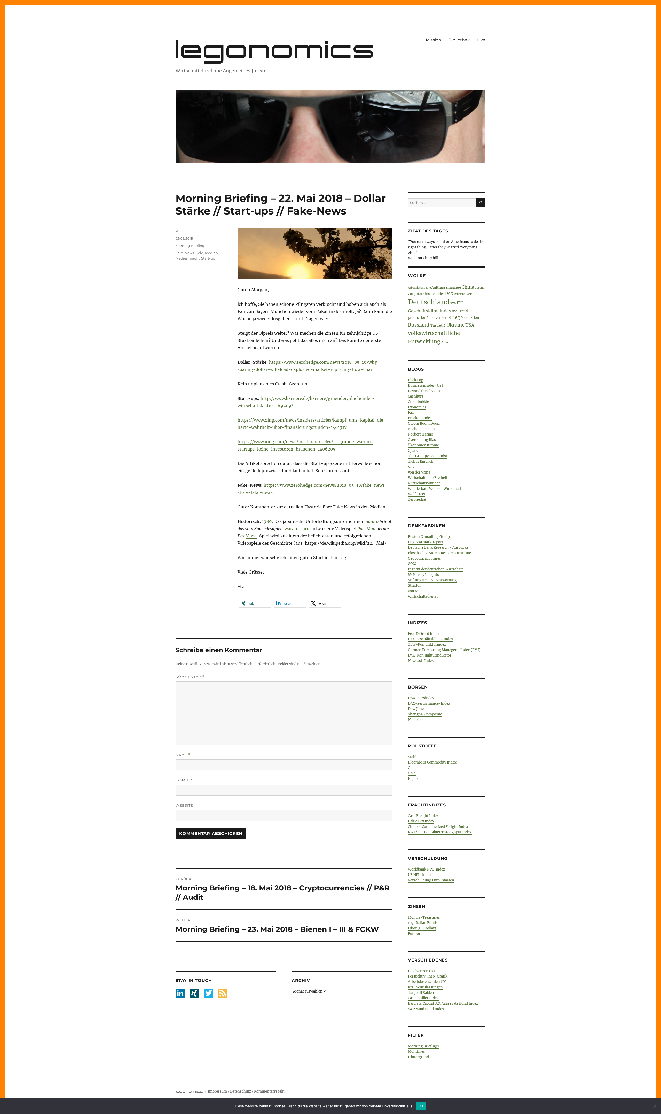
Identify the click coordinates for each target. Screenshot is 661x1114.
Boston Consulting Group (429, 537)
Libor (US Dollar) (422, 928)
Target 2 (438, 325)
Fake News (185, 253)
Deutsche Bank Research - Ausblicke (438, 547)
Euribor (414, 934)
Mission (433, 39)
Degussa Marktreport (425, 542)
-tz (178, 231)
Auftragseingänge (446, 287)
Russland (418, 325)
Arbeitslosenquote (419, 287)
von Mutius (417, 591)
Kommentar (190, 677)
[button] (255, 603)
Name (183, 755)
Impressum (217, 1091)
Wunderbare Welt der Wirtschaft (434, 488)
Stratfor (414, 585)
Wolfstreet (416, 494)
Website (184, 805)
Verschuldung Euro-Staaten (431, 880)
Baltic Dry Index (421, 821)
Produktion (470, 318)
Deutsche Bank (463, 294)
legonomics (276, 49)
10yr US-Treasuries (424, 917)
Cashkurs (415, 396)
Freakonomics (420, 418)
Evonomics (417, 407)
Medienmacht (188, 258)
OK (421, 1106)
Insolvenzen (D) (421, 971)
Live (481, 39)
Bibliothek (459, 39)
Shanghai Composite (425, 714)
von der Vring (419, 472)
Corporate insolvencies (426, 294)
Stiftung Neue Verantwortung (432, 580)
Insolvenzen (437, 318)
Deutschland (429, 302)
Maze (251, 535)
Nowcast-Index (421, 661)
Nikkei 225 (417, 720)
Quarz (413, 450)
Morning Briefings (423, 1046)
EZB (453, 303)
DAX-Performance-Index (429, 703)
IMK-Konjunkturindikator (429, 655)
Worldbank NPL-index (426, 869)
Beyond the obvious (424, 391)
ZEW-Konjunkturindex (427, 644)
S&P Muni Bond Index (426, 1009)
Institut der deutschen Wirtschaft (435, 569)
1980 (267, 521)
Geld (199, 253)
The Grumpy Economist (427, 456)
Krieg (454, 317)
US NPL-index (419, 875)
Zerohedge (417, 499)
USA (469, 325)
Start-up (208, 258)
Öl (409, 768)
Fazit (412, 412)
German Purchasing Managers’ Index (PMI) (444, 650)
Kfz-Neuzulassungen (425, 987)
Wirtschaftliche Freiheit (427, 478)
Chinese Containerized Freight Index (438, 827)
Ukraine (455, 325)
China (468, 287)
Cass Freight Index (423, 816)
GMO (412, 564)
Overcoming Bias (422, 440)
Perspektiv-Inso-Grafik (427, 976)
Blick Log (415, 380)
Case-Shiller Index (423, 998)
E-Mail (184, 780)
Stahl (412, 757)
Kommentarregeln (269, 1091)
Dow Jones (417, 709)
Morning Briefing (190, 245)
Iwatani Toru (296, 528)
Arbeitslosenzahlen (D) (427, 982)
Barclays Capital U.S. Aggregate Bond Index (443, 1003)
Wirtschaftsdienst (423, 596)
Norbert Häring (420, 434)
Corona (479, 287)
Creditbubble (418, 402)
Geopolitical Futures (424, 558)
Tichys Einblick (420, 461)
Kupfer (413, 778)
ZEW (445, 342)
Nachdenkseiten (421, 429)
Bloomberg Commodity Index (432, 762)
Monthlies (416, 1051)
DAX (449, 293)
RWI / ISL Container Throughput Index (440, 832)
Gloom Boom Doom (424, 423)
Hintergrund (418, 1057)
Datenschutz (240, 1091)
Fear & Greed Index (423, 633)
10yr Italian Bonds (423, 923)
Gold (412, 773)
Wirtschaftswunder (424, 483)
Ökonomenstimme (423, 445)
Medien (211, 253)
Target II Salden (421, 992)
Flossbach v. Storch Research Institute (439, 553)
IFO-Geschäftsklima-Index (430, 639)
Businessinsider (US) (425, 385)
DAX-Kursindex (421, 698)
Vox (411, 467)
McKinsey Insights (423, 575)
